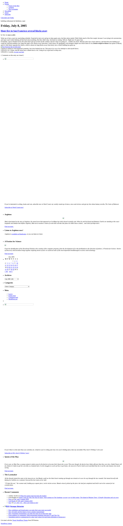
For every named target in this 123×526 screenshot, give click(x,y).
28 (11, 269)
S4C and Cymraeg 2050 (21, 499)
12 (7, 265)
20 (9, 267)
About (6, 13)
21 (11, 267)
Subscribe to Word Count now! (14, 207)
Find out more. (9, 226)
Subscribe (8, 14)
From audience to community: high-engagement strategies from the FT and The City (33, 515)
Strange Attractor (17, 506)
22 (13, 267)
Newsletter (8, 11)
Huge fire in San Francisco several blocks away (24, 31)
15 (13, 265)
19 (7, 267)
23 (15, 267)
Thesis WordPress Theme (20, 520)
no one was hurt (19, 52)
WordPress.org (12, 299)
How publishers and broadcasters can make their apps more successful (29, 510)
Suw (9, 503)
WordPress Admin (6, 523)
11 (5, 265)
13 (9, 265)
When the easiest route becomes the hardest (33, 496)
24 (17, 267)
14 (11, 265)
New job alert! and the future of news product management (26, 512)
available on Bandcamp (19, 234)
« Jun (6, 271)
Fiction (7, 4)
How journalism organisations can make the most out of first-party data (29, 513)
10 (17, 263)
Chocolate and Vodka (7, 18)
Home (6, 2)
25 (5, 269)
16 (15, 265)
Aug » (11, 271)
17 (17, 265)
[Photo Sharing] (11, 47)
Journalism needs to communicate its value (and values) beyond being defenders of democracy (37, 517)
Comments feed (13, 297)
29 (13, 269)
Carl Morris (11, 501)
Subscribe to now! (17, 453)
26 (7, 269)
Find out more (9, 253)
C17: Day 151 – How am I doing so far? (26, 503)
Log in (10, 294)
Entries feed (12, 296)
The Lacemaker (13, 9)
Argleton (11, 7)
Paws (10, 499)
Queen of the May (14, 6)
